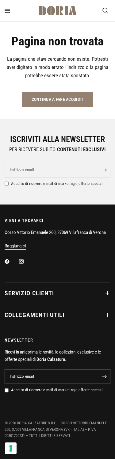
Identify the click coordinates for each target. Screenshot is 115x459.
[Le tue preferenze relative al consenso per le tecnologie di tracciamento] (11, 448)
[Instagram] (26, 261)
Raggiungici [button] (15, 246)
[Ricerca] (105, 10)
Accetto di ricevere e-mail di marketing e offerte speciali (57, 183)
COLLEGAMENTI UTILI (34, 315)
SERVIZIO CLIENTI (29, 293)
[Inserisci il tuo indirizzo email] (104, 170)
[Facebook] (11, 261)
